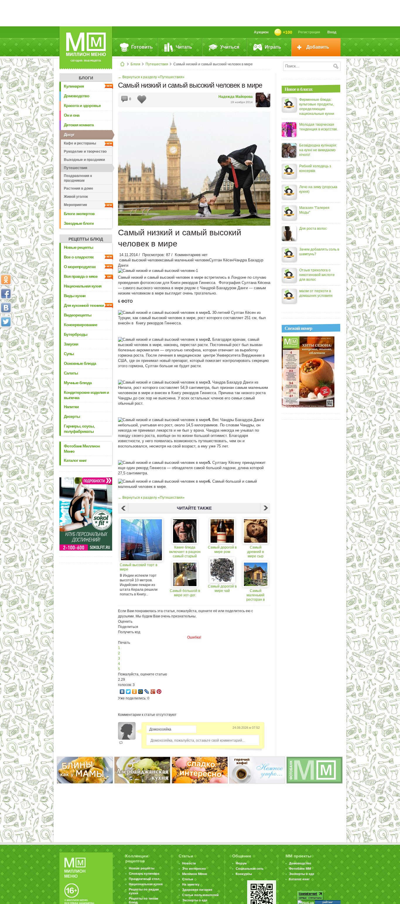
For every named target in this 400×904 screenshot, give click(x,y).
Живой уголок (76, 197)
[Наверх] (6, 347)
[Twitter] (128, 691)
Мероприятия (75, 205)
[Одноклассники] (134, 691)
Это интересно (194, 868)
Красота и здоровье (82, 105)
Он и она (71, 115)
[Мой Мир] (141, 691)
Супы (69, 353)
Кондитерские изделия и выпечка (86, 395)
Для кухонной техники (84, 305)
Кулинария (74, 86)
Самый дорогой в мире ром (222, 549)
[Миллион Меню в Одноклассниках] (6, 279)
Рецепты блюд (86, 239)
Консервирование (80, 324)
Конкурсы (244, 874)
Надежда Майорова (235, 97)
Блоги (135, 64)
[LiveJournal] (147, 691)
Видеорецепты (77, 315)
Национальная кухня (82, 286)
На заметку (190, 884)
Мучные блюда (78, 382)
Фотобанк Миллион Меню (82, 449)
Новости (189, 863)
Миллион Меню (194, 874)
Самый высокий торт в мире (138, 567)
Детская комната (79, 124)
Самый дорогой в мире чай (222, 588)
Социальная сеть (250, 868)
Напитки (71, 406)
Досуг (69, 134)
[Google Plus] (153, 691)
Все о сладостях (79, 257)
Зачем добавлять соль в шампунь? (319, 251)
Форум (241, 863)
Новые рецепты (78, 247)
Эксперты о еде (194, 900)
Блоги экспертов (79, 213)
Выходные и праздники (84, 160)
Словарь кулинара (144, 873)
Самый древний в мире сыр (255, 551)
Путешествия (157, 64)
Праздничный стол (144, 879)
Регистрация (309, 32)
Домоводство (76, 95)
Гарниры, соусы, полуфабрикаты (79, 429)
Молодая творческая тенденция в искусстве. (318, 126)
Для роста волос (313, 229)
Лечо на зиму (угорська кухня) (318, 189)
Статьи (187, 879)
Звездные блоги (79, 223)
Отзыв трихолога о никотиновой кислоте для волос (317, 275)
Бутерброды (75, 334)
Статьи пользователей (200, 895)
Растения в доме (78, 188)
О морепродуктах (80, 266)
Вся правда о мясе (81, 276)
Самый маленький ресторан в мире (255, 595)
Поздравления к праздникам (78, 178)
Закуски (71, 344)
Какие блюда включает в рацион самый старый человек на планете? (185, 552)
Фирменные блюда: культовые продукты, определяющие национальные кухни (316, 107)
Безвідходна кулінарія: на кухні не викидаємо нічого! (318, 150)
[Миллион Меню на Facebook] (6, 293)
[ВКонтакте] (122, 691)
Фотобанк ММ (300, 868)
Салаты (71, 373)
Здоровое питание (197, 889)
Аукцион (261, 32)
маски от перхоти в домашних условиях (316, 293)
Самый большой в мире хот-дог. (185, 593)
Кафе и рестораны (80, 143)
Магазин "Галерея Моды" (314, 210)
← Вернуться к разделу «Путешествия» (151, 77)
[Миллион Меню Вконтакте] (6, 308)
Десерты (72, 416)
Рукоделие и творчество (85, 151)
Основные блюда (80, 363)
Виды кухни (75, 295)
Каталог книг (75, 460)
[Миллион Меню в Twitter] (6, 322)
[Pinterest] (159, 691)
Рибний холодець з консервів (315, 168)
